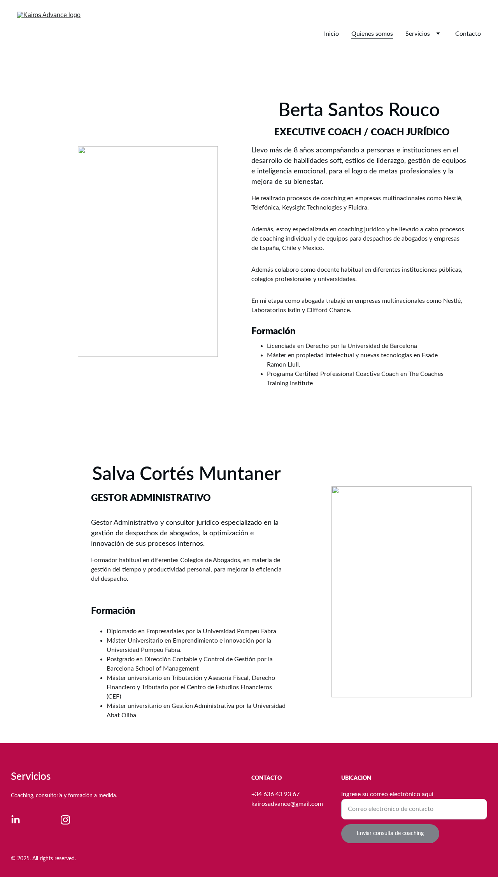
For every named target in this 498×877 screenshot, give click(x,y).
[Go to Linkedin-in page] (15, 820)
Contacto (468, 34)
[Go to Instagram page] (65, 820)
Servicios (417, 34)
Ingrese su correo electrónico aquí (387, 794)
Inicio (331, 34)
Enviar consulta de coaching (390, 833)
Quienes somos (372, 34)
